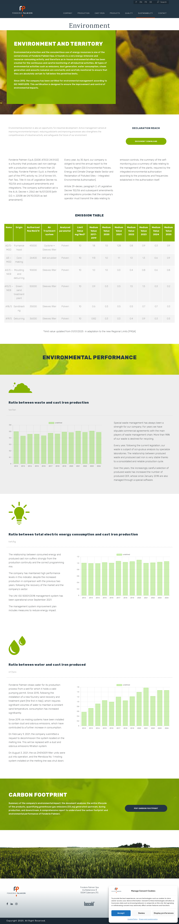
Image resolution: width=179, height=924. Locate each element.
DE (151, 2)
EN (141, 2)
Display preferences (164, 913)
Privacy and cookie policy (148, 919)
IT (136, 2)
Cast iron (100, 13)
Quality (129, 13)
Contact (162, 13)
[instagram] (16, 904)
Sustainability (145, 13)
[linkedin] (12, 904)
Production (84, 13)
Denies (141, 913)
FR (146, 2)
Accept (120, 913)
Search (163, 2)
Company (67, 13)
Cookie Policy (133, 919)
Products (115, 13)
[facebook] (7, 904)
